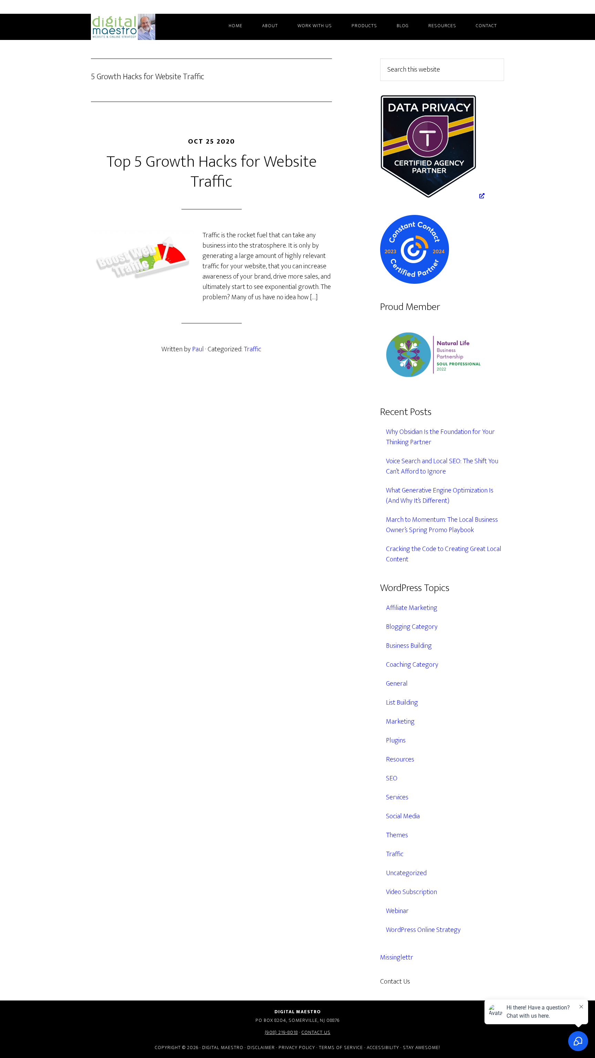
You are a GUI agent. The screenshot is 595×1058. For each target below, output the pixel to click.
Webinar (397, 911)
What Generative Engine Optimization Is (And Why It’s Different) (439, 496)
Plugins (396, 740)
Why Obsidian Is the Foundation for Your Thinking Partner (440, 437)
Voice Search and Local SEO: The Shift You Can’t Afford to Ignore (442, 466)
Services (397, 797)
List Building (402, 702)
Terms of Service (341, 1047)
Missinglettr (396, 957)
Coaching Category (412, 665)
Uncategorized (406, 873)
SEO (391, 778)
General (397, 683)
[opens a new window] (432, 196)
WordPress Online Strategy (423, 930)
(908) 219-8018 (281, 1032)
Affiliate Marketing (411, 608)
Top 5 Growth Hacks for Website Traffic (211, 172)
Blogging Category (412, 627)
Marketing (400, 721)
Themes (397, 835)
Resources (400, 759)
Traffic (252, 349)
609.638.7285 (440, 981)
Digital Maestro (132, 27)
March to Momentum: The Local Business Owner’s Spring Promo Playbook (442, 525)
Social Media (403, 816)
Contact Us (316, 1032)
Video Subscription (411, 892)
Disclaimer (261, 1047)
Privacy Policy (297, 1047)
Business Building (409, 646)
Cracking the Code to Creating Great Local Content (443, 554)
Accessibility (383, 1047)
